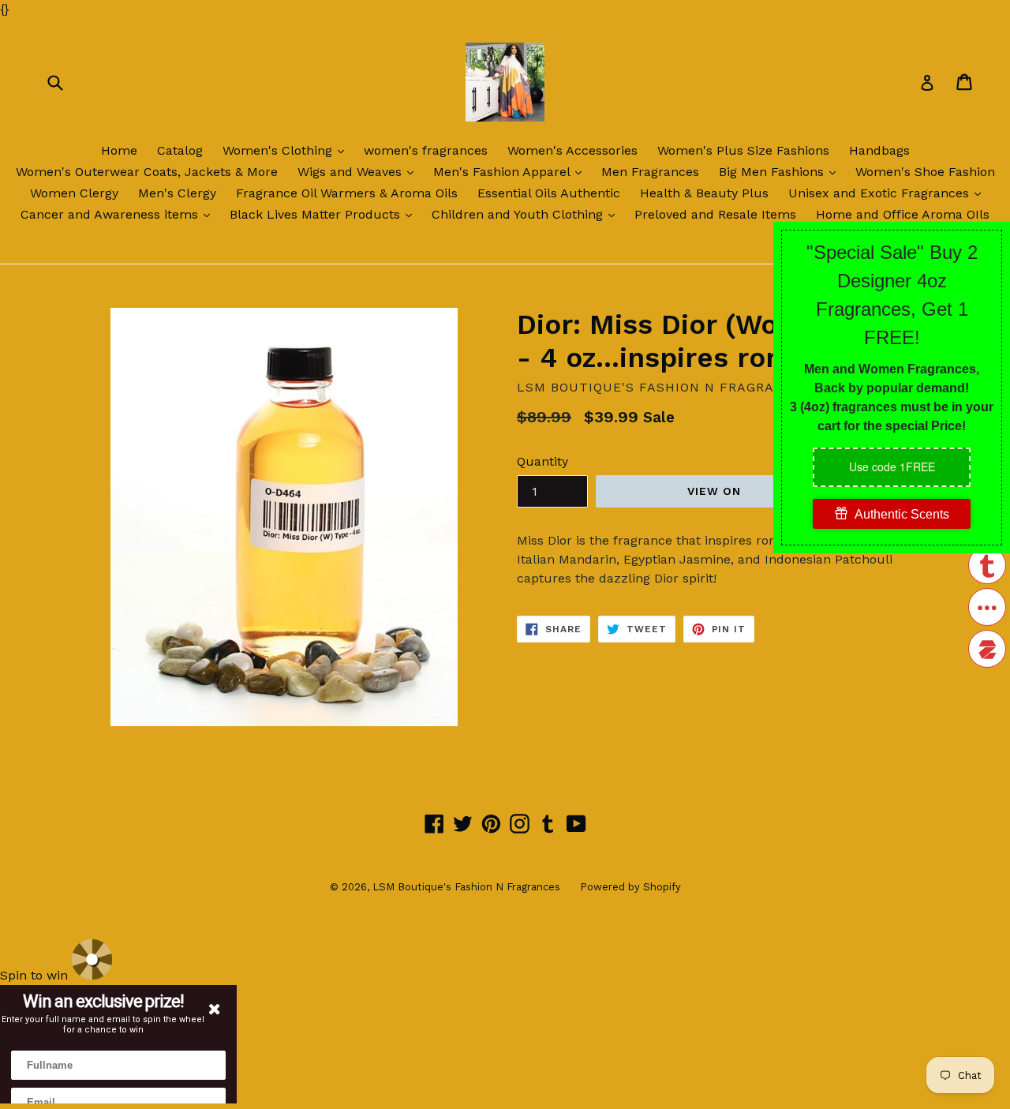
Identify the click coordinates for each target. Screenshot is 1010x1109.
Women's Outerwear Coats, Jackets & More (147, 171)
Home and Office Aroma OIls (902, 214)
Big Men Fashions (781, 171)
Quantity (542, 461)
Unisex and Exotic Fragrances (888, 192)
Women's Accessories (572, 150)
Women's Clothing (287, 150)
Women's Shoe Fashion (925, 171)
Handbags (879, 150)
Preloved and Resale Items (715, 214)
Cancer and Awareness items (119, 214)
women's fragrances (426, 150)
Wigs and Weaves (359, 171)
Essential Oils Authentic (548, 192)
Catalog (180, 150)
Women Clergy (74, 192)
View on (714, 491)
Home (119, 150)
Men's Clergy (177, 192)
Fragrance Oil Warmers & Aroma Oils (347, 192)
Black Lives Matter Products (325, 214)
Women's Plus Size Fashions (743, 150)
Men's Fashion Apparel (511, 171)
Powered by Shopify (630, 887)
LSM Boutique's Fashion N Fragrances (466, 887)
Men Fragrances (650, 171)
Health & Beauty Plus (704, 192)
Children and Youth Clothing (527, 214)
